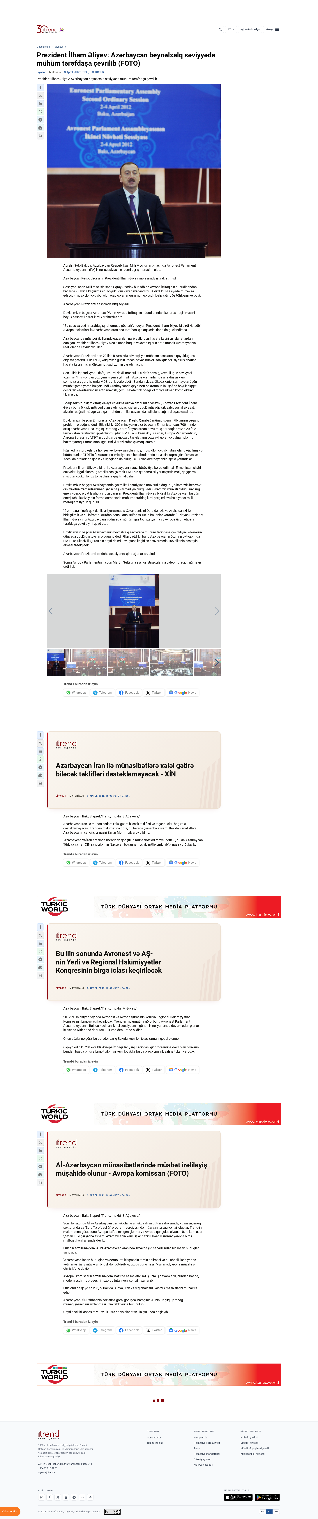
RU (276, 1511)
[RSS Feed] (90, 1497)
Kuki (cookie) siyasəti (252, 1453)
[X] (57, 1497)
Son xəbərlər (154, 1437)
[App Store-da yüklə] (238, 1497)
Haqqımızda (201, 1437)
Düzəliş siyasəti (202, 1459)
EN (262, 1511)
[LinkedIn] (82, 1497)
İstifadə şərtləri (249, 1437)
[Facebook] (49, 1497)
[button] (40, 87)
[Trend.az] (50, 29)
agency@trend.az (47, 1472)
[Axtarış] (220, 29)
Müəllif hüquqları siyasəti (255, 1448)
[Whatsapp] (41, 1497)
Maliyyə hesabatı (203, 1464)
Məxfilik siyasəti (249, 1442)
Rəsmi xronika (155, 1442)
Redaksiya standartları (207, 1453)
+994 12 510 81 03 (47, 1468)
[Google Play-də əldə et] (267, 1497)
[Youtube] (66, 1497)
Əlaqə (197, 1448)
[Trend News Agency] (48, 1435)
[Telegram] (74, 1497)
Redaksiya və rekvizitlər (207, 1442)
